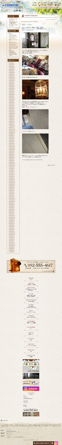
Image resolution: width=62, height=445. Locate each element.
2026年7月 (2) (11, 64)
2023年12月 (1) (12, 77)
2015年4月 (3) (11, 210)
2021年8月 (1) (11, 100)
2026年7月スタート (13, 42)
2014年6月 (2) (11, 225)
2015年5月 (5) (11, 209)
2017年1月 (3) (11, 179)
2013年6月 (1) (11, 237)
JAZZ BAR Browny (12, 35)
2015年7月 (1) (11, 206)
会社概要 (6, 424)
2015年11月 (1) (12, 199)
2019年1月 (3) (11, 144)
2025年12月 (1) (12, 67)
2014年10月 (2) (12, 218)
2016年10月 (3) (12, 184)
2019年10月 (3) (12, 132)
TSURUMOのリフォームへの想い (25, 424)
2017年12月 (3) (12, 163)
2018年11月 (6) (12, 147)
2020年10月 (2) (12, 113)
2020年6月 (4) (11, 119)
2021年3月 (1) (11, 107)
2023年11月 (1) (12, 78)
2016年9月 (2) (11, 185)
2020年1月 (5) (11, 127)
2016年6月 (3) (11, 190)
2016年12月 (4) (12, 180)
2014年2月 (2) (11, 231)
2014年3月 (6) (11, 229)
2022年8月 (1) (11, 89)
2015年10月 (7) (12, 201)
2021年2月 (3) (11, 108)
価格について (55, 425)
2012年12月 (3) (12, 243)
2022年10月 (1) (12, 88)
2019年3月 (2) (11, 141)
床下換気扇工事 (12, 52)
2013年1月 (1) (11, 242)
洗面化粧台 (11, 50)
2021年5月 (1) (11, 105)
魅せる (10, 33)
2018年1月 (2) (11, 162)
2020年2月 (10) (12, 125)
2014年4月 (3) (11, 228)
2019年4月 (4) (11, 140)
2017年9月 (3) (11, 166)
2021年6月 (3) (11, 103)
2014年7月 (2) (11, 223)
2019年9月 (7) (11, 133)
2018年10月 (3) (12, 149)
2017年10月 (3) (12, 165)
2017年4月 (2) (11, 174)
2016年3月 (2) (11, 195)
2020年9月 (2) (11, 114)
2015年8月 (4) (11, 204)
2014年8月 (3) (11, 221)
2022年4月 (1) (11, 94)
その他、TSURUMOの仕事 (21, 425)
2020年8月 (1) (11, 116)
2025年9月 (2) (11, 69)
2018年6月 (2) (11, 154)
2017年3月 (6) (11, 176)
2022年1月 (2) (11, 97)
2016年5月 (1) (11, 191)
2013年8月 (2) (11, 235)
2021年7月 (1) (11, 102)
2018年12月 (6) (12, 146)
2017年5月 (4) (11, 173)
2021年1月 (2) (11, 110)
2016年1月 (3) (11, 196)
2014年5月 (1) (11, 226)
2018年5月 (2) (11, 155)
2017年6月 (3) (11, 171)
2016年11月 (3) (12, 182)
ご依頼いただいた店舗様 (32, 425)
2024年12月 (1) (12, 72)
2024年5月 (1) (11, 74)
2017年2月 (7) (11, 177)
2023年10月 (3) (12, 80)
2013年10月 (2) (12, 234)
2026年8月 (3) (11, 63)
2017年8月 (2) (11, 168)
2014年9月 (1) (11, 220)
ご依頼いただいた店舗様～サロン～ (45, 425)
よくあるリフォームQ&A (10, 425)
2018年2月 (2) (11, 160)
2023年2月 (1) (11, 85)
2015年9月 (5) (11, 202)
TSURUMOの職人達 (48, 424)
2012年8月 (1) (11, 248)
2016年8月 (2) (11, 187)
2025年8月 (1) (11, 70)
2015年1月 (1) (11, 213)
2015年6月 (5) (11, 207)
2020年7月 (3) (11, 118)
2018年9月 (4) (11, 151)
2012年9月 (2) (11, 247)
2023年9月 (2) (11, 81)
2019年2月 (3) (11, 143)
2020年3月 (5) (11, 124)
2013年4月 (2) (11, 239)
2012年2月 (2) (11, 251)
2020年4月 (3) (11, 122)
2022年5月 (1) (11, 92)
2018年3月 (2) (11, 158)
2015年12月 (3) (12, 198)
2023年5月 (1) (11, 83)
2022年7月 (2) (11, 91)
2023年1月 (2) (11, 86)
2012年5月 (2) (11, 250)
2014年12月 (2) (12, 215)
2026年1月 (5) (11, 66)
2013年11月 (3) (12, 232)
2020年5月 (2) (11, 121)
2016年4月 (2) (11, 193)
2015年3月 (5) (11, 212)
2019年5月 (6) (11, 138)
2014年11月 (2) (12, 217)
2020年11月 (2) (12, 111)
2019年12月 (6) (12, 129)
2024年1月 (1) (11, 75)
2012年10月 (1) (12, 245)
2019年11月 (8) (12, 130)
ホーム (2, 424)
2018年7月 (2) (11, 152)
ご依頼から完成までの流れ (38, 424)
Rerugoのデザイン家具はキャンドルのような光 (13, 48)
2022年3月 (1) (11, 96)
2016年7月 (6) (11, 188)
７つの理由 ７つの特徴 (13, 424)
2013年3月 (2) (11, 240)
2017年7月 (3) (11, 169)
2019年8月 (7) (11, 135)
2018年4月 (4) (11, 157)
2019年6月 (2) (11, 136)
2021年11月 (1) (12, 99)
